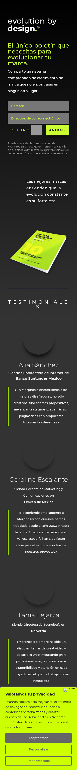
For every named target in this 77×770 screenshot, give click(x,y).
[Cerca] (69, 690)
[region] (38, 728)
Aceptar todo (38, 738)
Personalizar (38, 749)
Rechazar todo (38, 761)
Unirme (57, 130)
